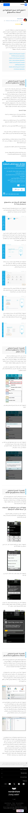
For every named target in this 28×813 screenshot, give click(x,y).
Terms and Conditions (20, 803)
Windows (18, 185)
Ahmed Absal (20, 18)
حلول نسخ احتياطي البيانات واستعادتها (12, 20)
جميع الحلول (22, 763)
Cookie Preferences (7, 803)
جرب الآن (17, 189)
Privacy (13, 803)
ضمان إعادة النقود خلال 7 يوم (12, 194)
